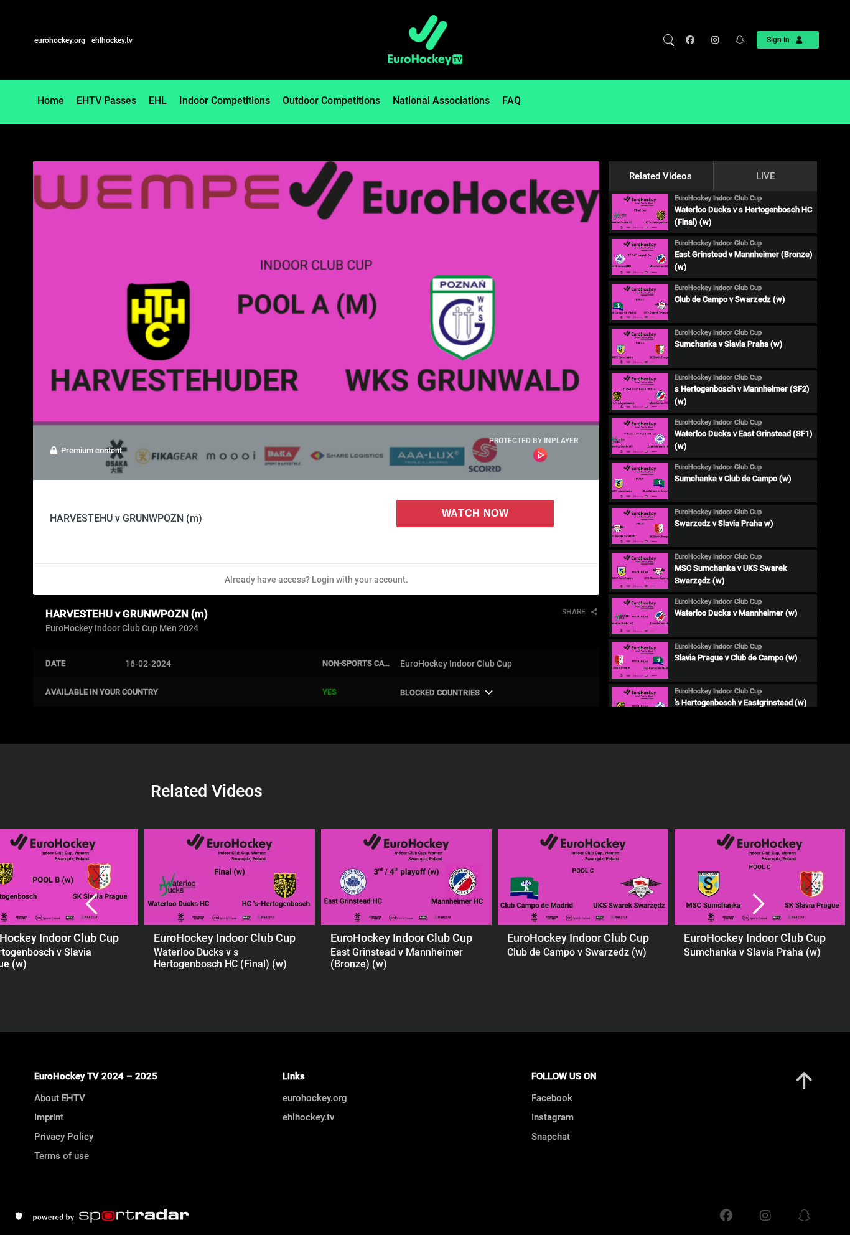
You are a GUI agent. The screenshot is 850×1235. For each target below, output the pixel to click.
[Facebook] (692, 40)
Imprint (48, 1117)
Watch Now (475, 513)
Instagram (552, 1117)
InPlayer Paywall (540, 455)
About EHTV (59, 1098)
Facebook (551, 1098)
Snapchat (550, 1136)
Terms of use (61, 1156)
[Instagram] (714, 40)
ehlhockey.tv (112, 40)
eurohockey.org (59, 40)
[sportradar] (111, 1216)
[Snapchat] (735, 40)
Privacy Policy (63, 1136)
